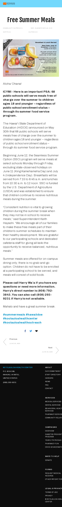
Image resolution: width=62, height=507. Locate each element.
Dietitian (7, 32)
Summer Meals (41, 28)
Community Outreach (12, 28)
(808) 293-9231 (9, 382)
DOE (32, 28)
